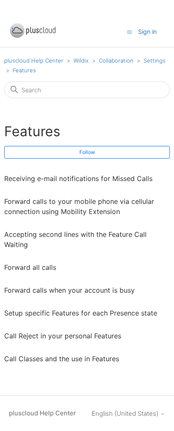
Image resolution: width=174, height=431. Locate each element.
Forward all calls (30, 267)
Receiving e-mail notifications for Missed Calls (78, 178)
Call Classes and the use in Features (61, 358)
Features (24, 70)
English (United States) (126, 413)
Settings (155, 60)
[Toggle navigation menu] (129, 31)
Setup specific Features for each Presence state (80, 313)
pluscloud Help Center (33, 60)
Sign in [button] (147, 31)
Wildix (81, 60)
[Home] (32, 36)
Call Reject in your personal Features (62, 336)
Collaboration (116, 60)
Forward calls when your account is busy (69, 290)
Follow (87, 152)
